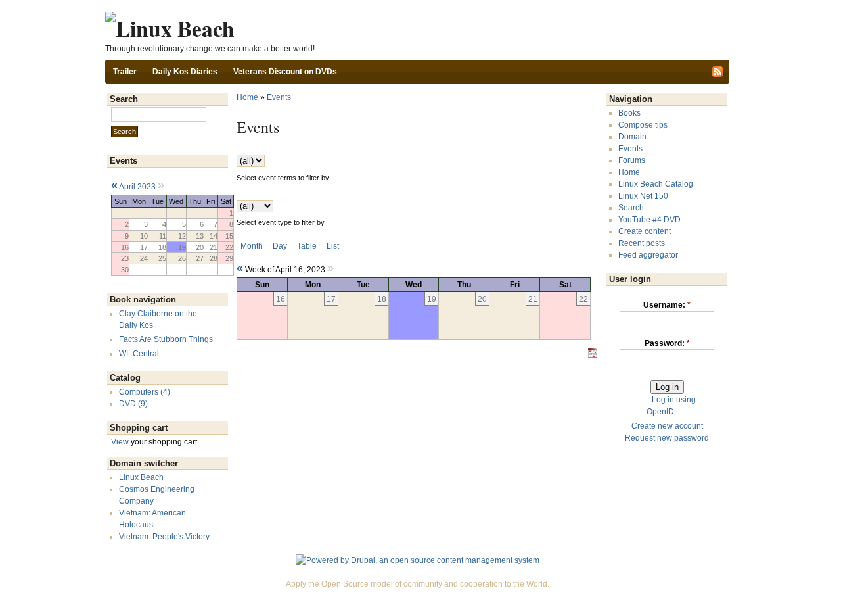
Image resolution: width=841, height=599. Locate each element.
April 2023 (137, 186)
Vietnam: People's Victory (164, 536)
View (120, 441)
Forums (631, 160)
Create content (644, 231)
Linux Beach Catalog (655, 184)
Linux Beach (141, 477)
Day (280, 246)
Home (247, 97)
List (333, 246)
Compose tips (643, 125)
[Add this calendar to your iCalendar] (592, 355)
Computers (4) (144, 391)
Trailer (125, 71)
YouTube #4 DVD (649, 219)
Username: (667, 305)
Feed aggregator (648, 255)
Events (279, 97)
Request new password (667, 438)
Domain (632, 136)
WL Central (139, 353)
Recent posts (641, 243)
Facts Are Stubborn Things (166, 339)
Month (251, 246)
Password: (667, 343)
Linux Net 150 (643, 196)
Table (307, 246)
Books (629, 113)
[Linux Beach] (170, 28)
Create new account (667, 426)
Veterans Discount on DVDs (285, 71)
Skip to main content (417, 6)
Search (631, 207)
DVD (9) (133, 403)
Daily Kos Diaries (184, 71)
